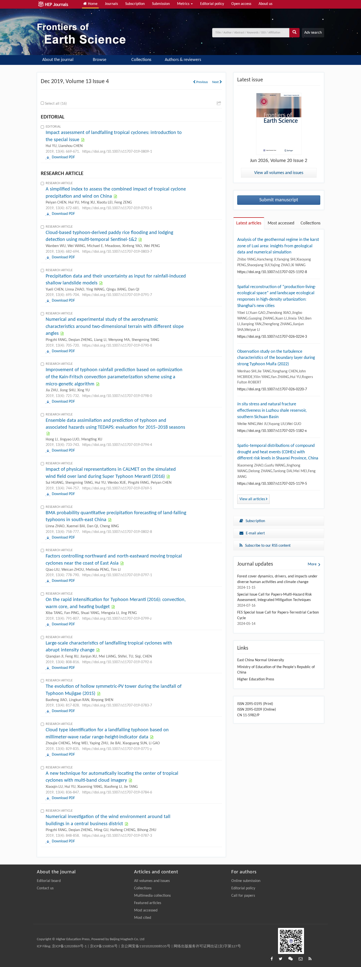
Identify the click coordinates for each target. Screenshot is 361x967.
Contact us (45, 888)
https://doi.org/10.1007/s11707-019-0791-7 (117, 295)
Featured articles (147, 903)
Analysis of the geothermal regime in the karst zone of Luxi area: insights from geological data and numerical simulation (278, 246)
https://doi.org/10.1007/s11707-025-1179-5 (272, 484)
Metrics (183, 4)
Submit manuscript (278, 200)
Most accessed (145, 910)
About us (265, 4)
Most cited (142, 918)
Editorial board (49, 881)
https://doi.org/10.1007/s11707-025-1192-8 (272, 272)
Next (216, 82)
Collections (141, 60)
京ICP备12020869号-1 (69, 946)
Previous (201, 82)
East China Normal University (260, 660)
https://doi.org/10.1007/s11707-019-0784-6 (117, 792)
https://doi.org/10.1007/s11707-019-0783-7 (117, 705)
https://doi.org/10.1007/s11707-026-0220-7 (272, 389)
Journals (111, 4)
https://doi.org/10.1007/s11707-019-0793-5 (117, 208)
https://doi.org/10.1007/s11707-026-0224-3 (272, 337)
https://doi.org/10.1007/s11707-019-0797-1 (117, 575)
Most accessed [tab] (281, 223)
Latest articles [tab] (248, 223)
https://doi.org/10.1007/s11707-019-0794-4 (117, 445)
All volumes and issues (152, 881)
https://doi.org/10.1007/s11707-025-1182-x (272, 431)
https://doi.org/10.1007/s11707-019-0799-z (117, 619)
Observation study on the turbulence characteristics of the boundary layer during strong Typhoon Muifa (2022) (276, 357)
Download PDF (63, 157)
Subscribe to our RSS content (268, 546)
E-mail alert (255, 533)
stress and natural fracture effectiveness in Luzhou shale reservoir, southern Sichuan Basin (271, 410)
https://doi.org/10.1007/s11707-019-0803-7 (117, 252)
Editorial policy (212, 4)
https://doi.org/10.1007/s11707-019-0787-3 (117, 836)
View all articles (252, 499)
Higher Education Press (255, 679)
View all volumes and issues (278, 173)
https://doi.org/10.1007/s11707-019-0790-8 (117, 346)
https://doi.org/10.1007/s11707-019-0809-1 (117, 152)
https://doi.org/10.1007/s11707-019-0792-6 (117, 662)
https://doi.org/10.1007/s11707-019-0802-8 (117, 532)
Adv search (313, 33)
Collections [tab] (310, 223)
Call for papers (243, 896)
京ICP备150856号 (104, 946)
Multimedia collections (152, 896)
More (312, 564)
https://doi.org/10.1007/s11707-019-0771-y (117, 749)
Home (92, 4)
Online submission (245, 881)
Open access (241, 4)
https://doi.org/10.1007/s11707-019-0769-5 (117, 488)
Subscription (135, 4)
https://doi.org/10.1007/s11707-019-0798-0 (117, 396)
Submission (161, 4)
